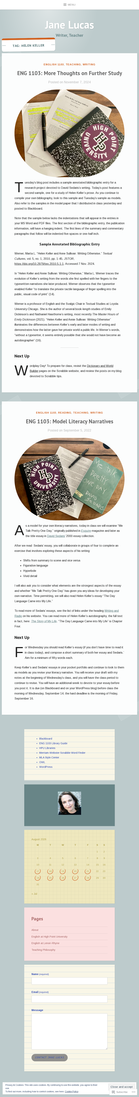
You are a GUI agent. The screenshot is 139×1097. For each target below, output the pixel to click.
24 (38, 878)
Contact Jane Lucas (49, 1058)
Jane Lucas (69, 25)
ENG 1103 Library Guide (53, 743)
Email (40, 992)
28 (88, 878)
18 (50, 871)
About (34, 929)
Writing (89, 64)
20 (75, 871)
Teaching (73, 64)
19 (63, 871)
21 (88, 871)
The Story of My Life (44, 621)
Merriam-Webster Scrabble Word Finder (62, 752)
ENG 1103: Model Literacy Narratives (69, 421)
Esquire (86, 530)
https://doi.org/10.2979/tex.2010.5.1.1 (39, 263)
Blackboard (45, 738)
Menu (72, 4)
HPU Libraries (47, 748)
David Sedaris (56, 536)
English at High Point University (49, 936)
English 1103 (54, 64)
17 (38, 871)
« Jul (34, 893)
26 (63, 878)
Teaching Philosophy (43, 949)
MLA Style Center (49, 757)
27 (75, 878)
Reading (64, 412)
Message (37, 1010)
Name (40, 974)
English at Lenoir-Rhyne (45, 943)
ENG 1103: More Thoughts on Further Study (69, 73)
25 (50, 878)
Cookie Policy (71, 1091)
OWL (42, 762)
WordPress (45, 766)
